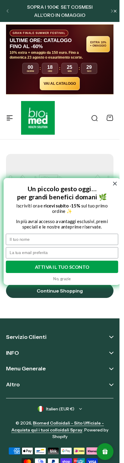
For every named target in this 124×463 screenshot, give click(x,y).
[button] (7, 11)
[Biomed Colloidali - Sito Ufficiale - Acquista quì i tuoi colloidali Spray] (38, 118)
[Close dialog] (115, 184)
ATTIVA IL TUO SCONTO (62, 267)
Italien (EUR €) (60, 409)
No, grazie (61, 278)
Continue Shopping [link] (60, 291)
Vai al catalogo (60, 83)
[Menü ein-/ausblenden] (9, 117)
